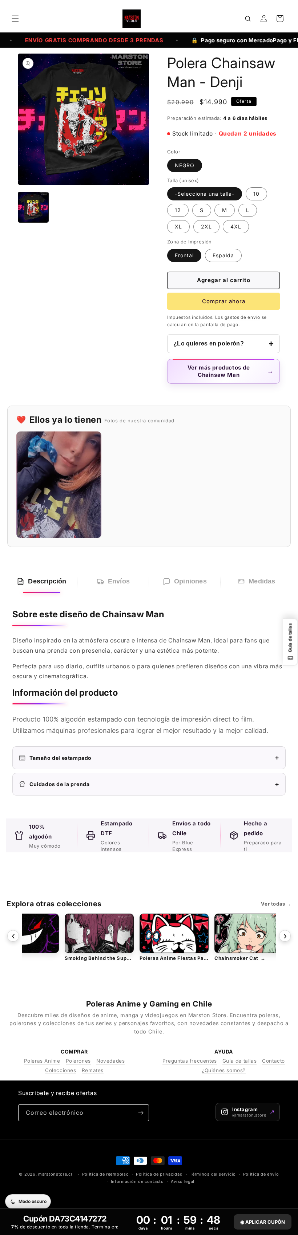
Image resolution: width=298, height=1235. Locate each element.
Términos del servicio (213, 1174)
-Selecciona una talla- (204, 194)
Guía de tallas (239, 1061)
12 (178, 210)
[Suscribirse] (141, 1112)
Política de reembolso (105, 1174)
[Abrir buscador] (248, 19)
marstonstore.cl (55, 1174)
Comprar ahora (223, 301)
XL (178, 226)
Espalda (223, 255)
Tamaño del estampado (154, 757)
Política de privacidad (159, 1174)
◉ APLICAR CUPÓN (262, 1222)
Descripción (47, 581)
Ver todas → (276, 904)
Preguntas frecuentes (189, 1061)
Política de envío (261, 1174)
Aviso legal (182, 1181)
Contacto (273, 1061)
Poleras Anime (42, 1061)
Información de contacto (137, 1181)
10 (256, 194)
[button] (15, 19)
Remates (93, 1070)
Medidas (262, 581)
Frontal (184, 255)
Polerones (78, 1061)
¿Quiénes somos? (224, 1070)
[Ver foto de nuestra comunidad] (58, 484)
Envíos (119, 581)
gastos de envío (243, 317)
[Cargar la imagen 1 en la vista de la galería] (33, 207)
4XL (235, 226)
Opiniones (190, 581)
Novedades (110, 1061)
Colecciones (60, 1070)
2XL (206, 226)
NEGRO (184, 165)
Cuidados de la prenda (154, 784)
